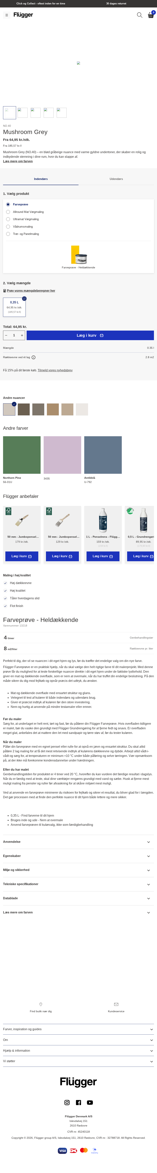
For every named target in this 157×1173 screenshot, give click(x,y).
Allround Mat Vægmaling (28, 211)
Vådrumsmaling (23, 226)
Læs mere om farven (18, 161)
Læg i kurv (86, 335)
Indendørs (41, 179)
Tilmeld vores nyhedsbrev (55, 370)
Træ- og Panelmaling (26, 233)
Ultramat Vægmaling (26, 219)
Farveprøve (20, 204)
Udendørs (116, 179)
